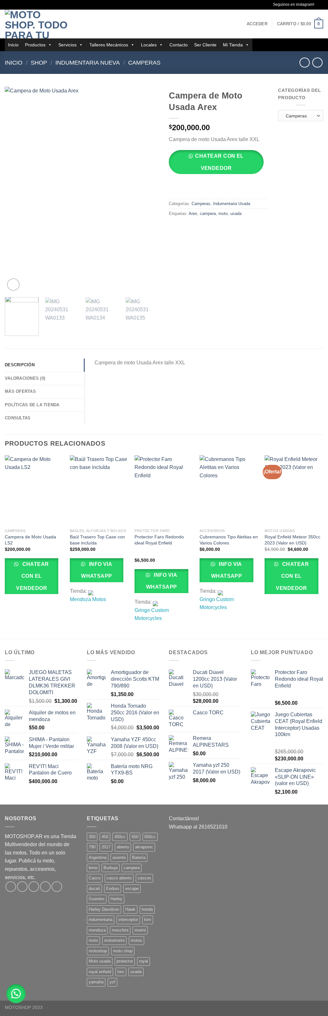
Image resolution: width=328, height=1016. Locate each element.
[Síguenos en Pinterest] (57, 886)
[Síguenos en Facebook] (10, 886)
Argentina (97, 857)
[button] (218, 164)
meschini (120, 930)
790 (92, 847)
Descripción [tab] (20, 364)
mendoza (97, 930)
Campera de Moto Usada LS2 (30, 539)
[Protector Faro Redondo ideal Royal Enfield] (164, 490)
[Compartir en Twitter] (186, 228)
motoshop (98, 951)
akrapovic (144, 847)
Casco (95, 878)
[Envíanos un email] (45, 886)
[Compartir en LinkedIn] (221, 228)
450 (105, 836)
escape (132, 888)
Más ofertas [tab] (20, 391)
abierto (123, 847)
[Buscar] (80, 24)
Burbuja (110, 867)
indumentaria (100, 919)
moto (223, 213)
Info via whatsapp (96, 570)
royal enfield (100, 971)
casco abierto (119, 878)
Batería (138, 857)
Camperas (144, 62)
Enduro (112, 888)
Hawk (130, 909)
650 (135, 836)
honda (147, 909)
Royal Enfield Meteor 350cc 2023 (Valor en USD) (292, 539)
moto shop (123, 951)
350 (92, 836)
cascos (144, 878)
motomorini (114, 940)
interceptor (128, 919)
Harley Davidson (104, 909)
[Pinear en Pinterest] (209, 228)
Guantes (96, 898)
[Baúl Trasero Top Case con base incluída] (99, 490)
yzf (112, 982)
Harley (116, 898)
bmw (93, 867)
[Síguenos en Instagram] (320, 5)
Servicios (67, 44)
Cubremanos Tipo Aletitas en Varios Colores (229, 539)
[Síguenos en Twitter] (34, 886)
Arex (193, 213)
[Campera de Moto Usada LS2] (34, 490)
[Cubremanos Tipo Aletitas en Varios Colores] (229, 490)
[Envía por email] (198, 228)
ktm (147, 919)
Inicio (13, 44)
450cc (120, 836)
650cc (150, 836)
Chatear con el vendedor (219, 162)
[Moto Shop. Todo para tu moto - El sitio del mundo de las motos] (37, 24)
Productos (35, 44)
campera (208, 213)
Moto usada (100, 961)
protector (125, 961)
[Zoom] (13, 284)
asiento (119, 857)
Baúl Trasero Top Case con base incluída (97, 539)
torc (120, 971)
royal (143, 961)
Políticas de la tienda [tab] (32, 404)
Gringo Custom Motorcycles (152, 614)
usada (236, 213)
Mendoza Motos (88, 599)
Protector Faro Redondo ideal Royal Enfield (159, 539)
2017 (106, 847)
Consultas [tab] (17, 418)
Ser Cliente (205, 44)
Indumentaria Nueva (87, 62)
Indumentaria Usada (231, 203)
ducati (94, 888)
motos (136, 940)
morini (140, 930)
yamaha (96, 982)
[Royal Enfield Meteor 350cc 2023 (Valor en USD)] (294, 490)
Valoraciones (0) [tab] (25, 378)
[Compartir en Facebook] (174, 228)
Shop (39, 62)
